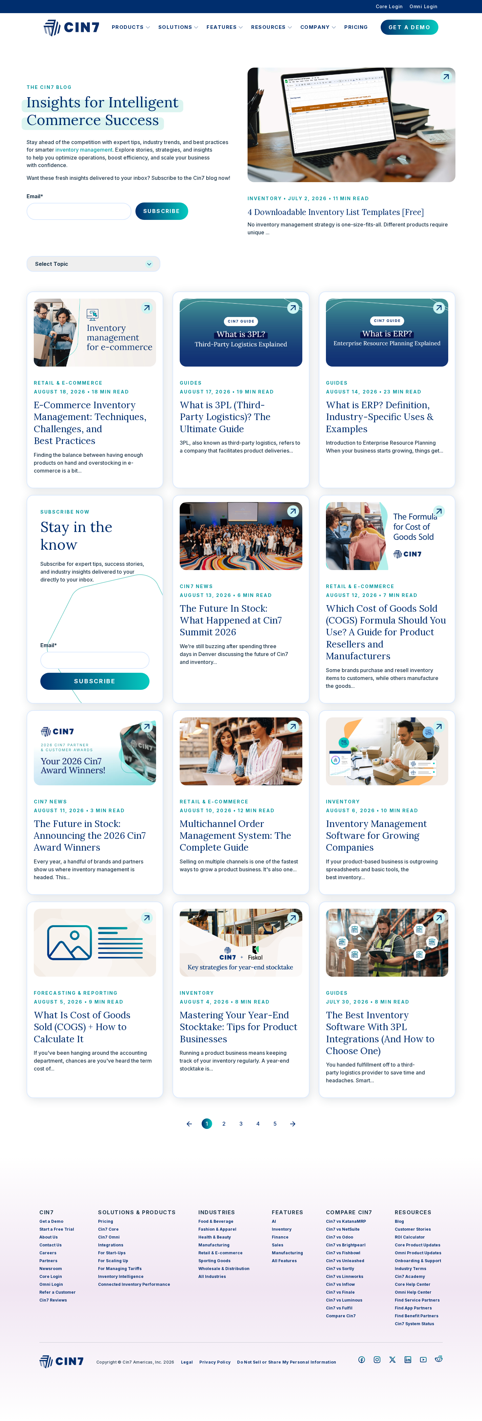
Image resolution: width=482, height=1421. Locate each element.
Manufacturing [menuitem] (214, 1244)
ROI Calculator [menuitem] (410, 1237)
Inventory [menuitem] (281, 1229)
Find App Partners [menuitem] (413, 1307)
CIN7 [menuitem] (46, 1212)
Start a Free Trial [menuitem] (56, 1229)
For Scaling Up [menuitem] (113, 1260)
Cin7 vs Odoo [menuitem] (339, 1237)
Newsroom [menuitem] (50, 1268)
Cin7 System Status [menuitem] (414, 1323)
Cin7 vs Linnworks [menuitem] (344, 1276)
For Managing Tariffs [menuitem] (120, 1268)
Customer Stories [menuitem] (413, 1229)
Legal (187, 1362)
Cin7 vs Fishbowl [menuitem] (343, 1252)
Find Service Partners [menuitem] (417, 1300)
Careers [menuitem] (47, 1252)
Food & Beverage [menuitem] (215, 1221)
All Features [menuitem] (284, 1260)
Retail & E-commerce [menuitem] (220, 1252)
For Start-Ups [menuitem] (112, 1252)
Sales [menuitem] (277, 1244)
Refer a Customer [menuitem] (57, 1292)
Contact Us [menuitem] (50, 1244)
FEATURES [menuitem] (288, 1212)
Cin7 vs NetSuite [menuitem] (343, 1229)
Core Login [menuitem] (389, 6)
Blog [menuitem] (399, 1221)
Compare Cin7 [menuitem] (341, 1315)
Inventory (265, 198)
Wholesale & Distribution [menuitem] (224, 1268)
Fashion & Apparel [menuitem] (217, 1229)
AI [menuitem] (274, 1221)
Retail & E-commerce (68, 383)
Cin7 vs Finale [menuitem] (340, 1292)
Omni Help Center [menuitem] (413, 1292)
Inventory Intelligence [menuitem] (121, 1276)
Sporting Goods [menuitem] (214, 1260)
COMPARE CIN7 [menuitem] (349, 1212)
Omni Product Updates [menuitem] (418, 1252)
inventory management (83, 149)
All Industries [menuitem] (212, 1276)
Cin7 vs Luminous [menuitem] (344, 1300)
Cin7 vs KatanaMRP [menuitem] (346, 1221)
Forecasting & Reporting (76, 993)
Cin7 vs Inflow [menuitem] (340, 1284)
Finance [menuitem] (280, 1237)
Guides (191, 383)
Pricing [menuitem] (105, 1221)
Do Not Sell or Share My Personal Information (286, 1362)
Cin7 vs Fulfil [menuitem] (339, 1307)
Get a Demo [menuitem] (51, 1221)
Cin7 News (196, 586)
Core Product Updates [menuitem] (417, 1244)
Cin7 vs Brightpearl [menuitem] (346, 1244)
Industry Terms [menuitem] (410, 1268)
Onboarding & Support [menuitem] (418, 1260)
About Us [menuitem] (48, 1237)
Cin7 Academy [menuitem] (410, 1276)
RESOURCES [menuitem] (413, 1212)
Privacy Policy (215, 1362)
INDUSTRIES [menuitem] (216, 1212)
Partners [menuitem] (48, 1260)
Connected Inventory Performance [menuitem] (134, 1284)
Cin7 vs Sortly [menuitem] (340, 1268)
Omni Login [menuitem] (424, 6)
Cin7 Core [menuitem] (108, 1229)
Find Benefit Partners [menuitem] (416, 1315)
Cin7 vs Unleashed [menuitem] (345, 1260)
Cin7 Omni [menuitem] (109, 1237)
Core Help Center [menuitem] (413, 1284)
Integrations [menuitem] (110, 1244)
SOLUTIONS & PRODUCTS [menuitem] (137, 1212)
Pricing (356, 27)
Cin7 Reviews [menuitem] (53, 1300)
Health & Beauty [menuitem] (214, 1237)
